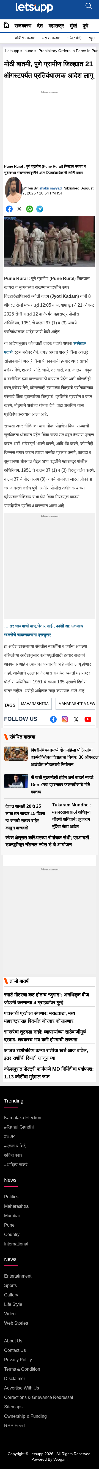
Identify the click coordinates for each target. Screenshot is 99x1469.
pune (28, 50)
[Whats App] (29, 209)
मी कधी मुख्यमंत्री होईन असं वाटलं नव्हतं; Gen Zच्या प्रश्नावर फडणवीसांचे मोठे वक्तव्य (63, 784)
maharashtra (35, 704)
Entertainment (17, 1276)
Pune (9, 1225)
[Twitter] (19, 209)
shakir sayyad (50, 188)
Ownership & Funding (25, 1416)
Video (10, 1313)
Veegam (60, 1459)
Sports (10, 1285)
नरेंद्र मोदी (74, 38)
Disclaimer (14, 1378)
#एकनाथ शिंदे (15, 1146)
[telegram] (39, 209)
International (16, 1244)
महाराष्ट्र (56, 26)
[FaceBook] (9, 209)
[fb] (53, 721)
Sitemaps (13, 1406)
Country (12, 1234)
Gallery (11, 1295)
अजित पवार (13, 1155)
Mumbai (12, 1215)
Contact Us (15, 1350)
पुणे (85, 26)
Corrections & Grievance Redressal (38, 1397)
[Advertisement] (49, 130)
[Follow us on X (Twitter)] (76, 721)
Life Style (13, 1304)
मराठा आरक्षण (51, 38)
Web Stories (16, 1323)
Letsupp (12, 50)
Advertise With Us (21, 1388)
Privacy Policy (18, 1359)
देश (40, 26)
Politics (11, 1196)
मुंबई (73, 26)
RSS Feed (14, 1425)
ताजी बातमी (19, 981)
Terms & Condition (22, 1369)
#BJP (9, 1136)
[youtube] (87, 721)
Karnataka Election (22, 1117)
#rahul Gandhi (19, 1127)
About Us (13, 1341)
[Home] (6, 26)
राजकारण (23, 26)
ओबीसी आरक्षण (25, 38)
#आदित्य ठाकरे (16, 1164)
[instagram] (64, 721)
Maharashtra (16, 1206)
